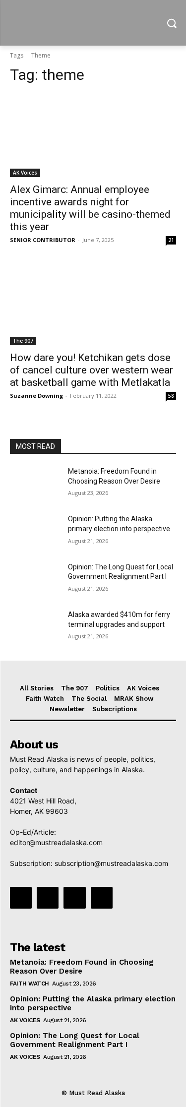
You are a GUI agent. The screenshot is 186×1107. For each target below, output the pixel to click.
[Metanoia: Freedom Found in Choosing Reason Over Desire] (35, 484)
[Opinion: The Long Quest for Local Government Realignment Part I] (35, 579)
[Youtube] (102, 898)
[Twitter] (74, 898)
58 (171, 395)
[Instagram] (48, 898)
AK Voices (25, 172)
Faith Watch (29, 983)
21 (171, 240)
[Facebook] (21, 898)
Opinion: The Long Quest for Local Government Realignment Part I (74, 1040)
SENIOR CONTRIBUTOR (42, 240)
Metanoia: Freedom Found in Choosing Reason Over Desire (81, 967)
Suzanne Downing (36, 395)
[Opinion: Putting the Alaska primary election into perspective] (35, 531)
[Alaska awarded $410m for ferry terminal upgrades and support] (35, 627)
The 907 (23, 340)
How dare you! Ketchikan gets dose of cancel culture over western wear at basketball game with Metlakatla (91, 370)
